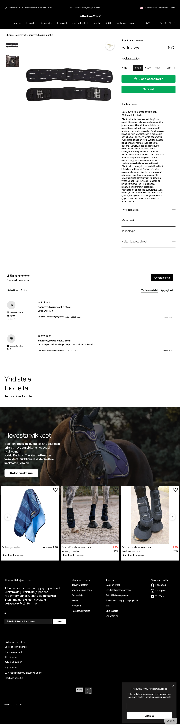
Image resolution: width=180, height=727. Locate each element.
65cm (158, 67)
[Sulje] (173, 686)
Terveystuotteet (80, 585)
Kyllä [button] (67, 317)
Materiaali (128, 220)
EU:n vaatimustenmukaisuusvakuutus (23, 672)
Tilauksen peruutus (13, 678)
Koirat (75, 600)
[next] (174, 68)
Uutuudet (16, 23)
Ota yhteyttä (112, 616)
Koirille (109, 23)
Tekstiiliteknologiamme (117, 595)
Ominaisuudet (130, 209)
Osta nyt (148, 89)
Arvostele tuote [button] (162, 277)
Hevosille (30, 23)
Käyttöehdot (10, 657)
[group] (22, 276)
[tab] (149, 291)
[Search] (161, 23)
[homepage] (90, 16)
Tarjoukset (62, 23)
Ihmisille (97, 23)
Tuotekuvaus (129, 104)
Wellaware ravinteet (127, 23)
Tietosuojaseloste (13, 652)
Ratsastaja (77, 595)
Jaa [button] (78, 317)
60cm (148, 67)
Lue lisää (146, 23)
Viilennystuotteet (80, 23)
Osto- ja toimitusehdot (16, 647)
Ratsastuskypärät (81, 611)
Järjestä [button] (11, 290)
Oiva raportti (112, 611)
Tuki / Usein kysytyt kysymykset (122, 600)
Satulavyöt (20, 35)
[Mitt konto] (165, 23)
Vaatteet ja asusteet (82, 590)
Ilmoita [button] (73, 317)
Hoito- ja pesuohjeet (134, 241)
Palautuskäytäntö (13, 662)
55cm (138, 67)
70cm (168, 67)
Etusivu (10, 35)
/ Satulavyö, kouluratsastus (39, 35)
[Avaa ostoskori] (170, 23)
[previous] (131, 68)
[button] (149, 40)
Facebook (160, 585)
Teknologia (128, 230)
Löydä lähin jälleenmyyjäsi (118, 590)
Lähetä (149, 715)
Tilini (108, 605)
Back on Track (113, 585)
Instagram (160, 590)
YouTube (159, 596)
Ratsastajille (46, 23)
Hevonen (76, 605)
